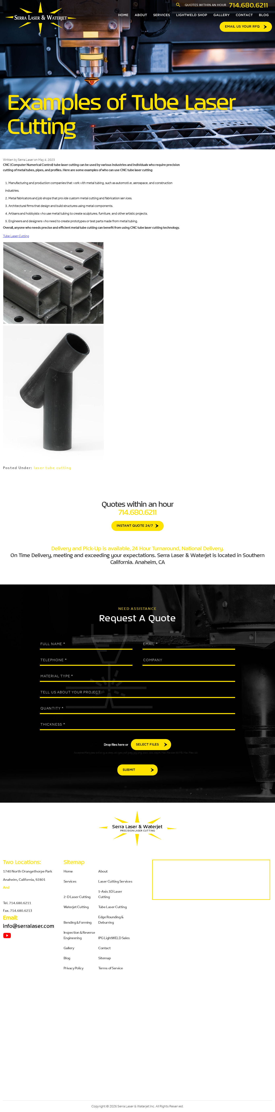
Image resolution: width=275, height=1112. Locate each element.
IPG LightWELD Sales (114, 937)
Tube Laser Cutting (16, 236)
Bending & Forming (78, 922)
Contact (104, 948)
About (103, 871)
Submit (129, 769)
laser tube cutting (53, 467)
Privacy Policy (74, 968)
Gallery (69, 948)
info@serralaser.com (28, 925)
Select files (147, 744)
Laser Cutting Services (115, 881)
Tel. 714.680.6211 (17, 902)
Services (70, 881)
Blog (67, 958)
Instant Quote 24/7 (135, 525)
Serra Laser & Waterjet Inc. (136, 1106)
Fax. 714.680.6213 (17, 910)
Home (68, 871)
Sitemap (104, 958)
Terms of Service (110, 968)
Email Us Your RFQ (242, 26)
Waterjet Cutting (76, 906)
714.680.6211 (248, 4)
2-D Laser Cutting (77, 896)
